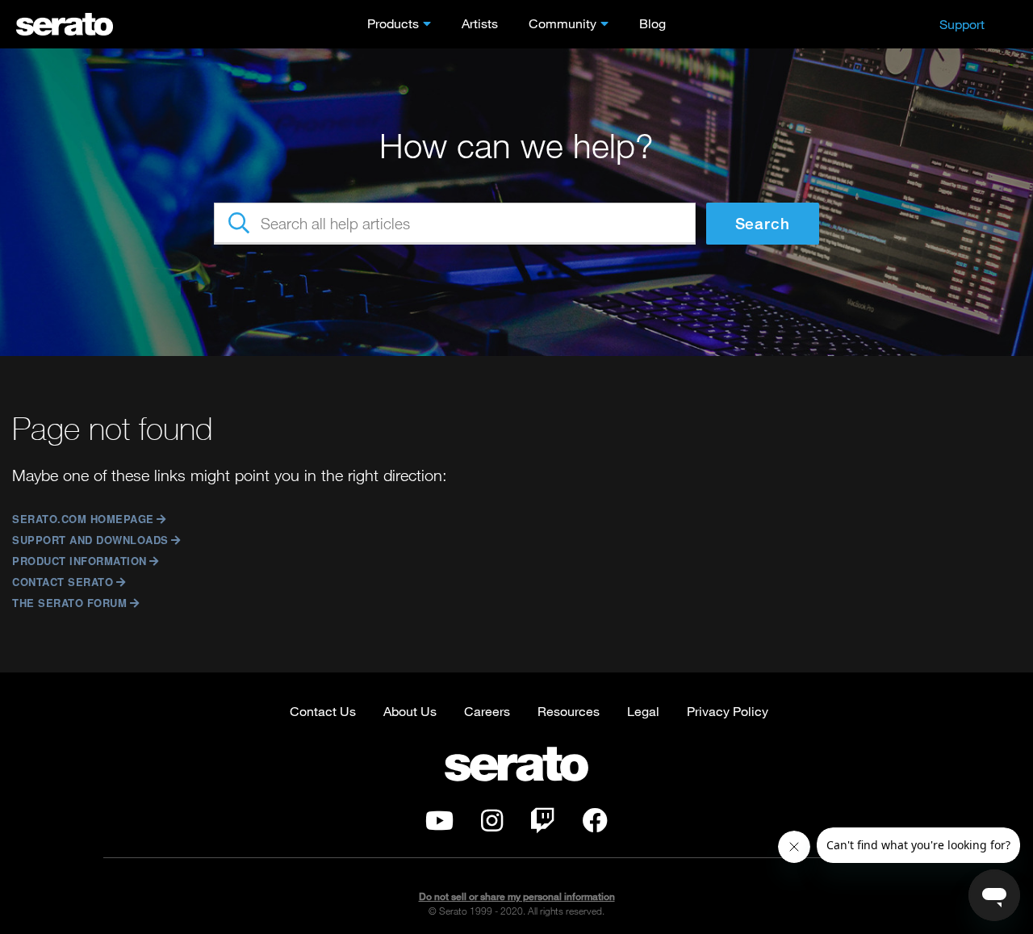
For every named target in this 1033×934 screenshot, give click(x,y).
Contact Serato (62, 581)
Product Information (79, 560)
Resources (568, 710)
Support (962, 23)
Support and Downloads (90, 539)
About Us (410, 710)
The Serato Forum (69, 602)
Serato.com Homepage (83, 518)
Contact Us (323, 710)
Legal (643, 710)
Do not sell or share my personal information (517, 896)
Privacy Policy (727, 710)
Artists (480, 23)
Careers (487, 710)
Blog (652, 23)
